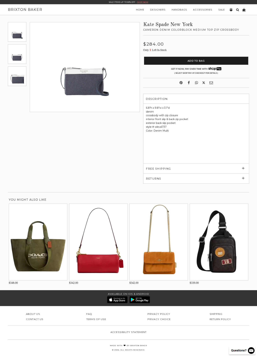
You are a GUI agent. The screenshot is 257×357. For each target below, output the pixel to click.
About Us (33, 314)
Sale (221, 9)
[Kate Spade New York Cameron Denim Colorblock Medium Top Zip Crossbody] (17, 32)
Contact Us (35, 319)
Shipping (216, 314)
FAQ (89, 314)
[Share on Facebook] (188, 83)
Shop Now (142, 2)
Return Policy (220, 319)
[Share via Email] (211, 83)
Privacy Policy (159, 314)
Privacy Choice (159, 319)
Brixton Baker (25, 10)
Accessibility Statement (128, 332)
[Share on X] (204, 83)
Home (140, 9)
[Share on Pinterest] (181, 83)
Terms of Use (96, 319)
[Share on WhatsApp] (196, 83)
